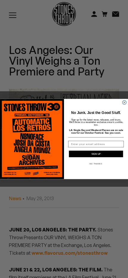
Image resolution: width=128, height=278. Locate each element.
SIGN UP (96, 154)
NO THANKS (96, 164)
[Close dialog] (124, 102)
